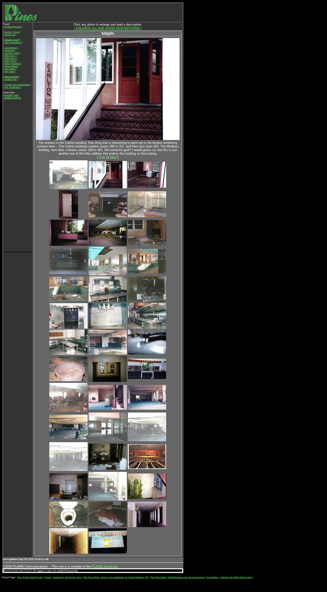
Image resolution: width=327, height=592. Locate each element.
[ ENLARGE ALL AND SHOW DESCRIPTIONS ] (107, 28)
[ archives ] (9, 50)
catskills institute (12, 97)
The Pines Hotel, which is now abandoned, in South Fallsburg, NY (115, 577)
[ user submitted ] (13, 42)
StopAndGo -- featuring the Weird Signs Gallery (230, 577)
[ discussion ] (11, 76)
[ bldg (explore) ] (12, 63)
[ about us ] (9, 34)
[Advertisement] (17, 179)
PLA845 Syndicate (105, 566)
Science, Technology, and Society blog (62, 577)
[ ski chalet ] (10, 68)
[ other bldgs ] (11, 66)
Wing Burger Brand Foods (29, 577)
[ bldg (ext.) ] (10, 58)
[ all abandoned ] (12, 26)
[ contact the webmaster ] (17, 84)
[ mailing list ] (10, 79)
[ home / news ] (11, 32)
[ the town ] (9, 71)
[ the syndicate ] (12, 87)
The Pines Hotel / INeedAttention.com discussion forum (177, 577)
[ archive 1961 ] (12, 53)
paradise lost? (11, 95)
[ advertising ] (10, 47)
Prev (102, 157)
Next (113, 157)
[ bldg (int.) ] (10, 55)
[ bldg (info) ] (10, 61)
